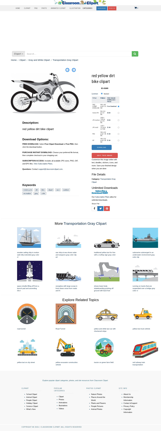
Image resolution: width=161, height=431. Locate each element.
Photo (44, 8)
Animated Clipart (58, 8)
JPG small (95, 127)
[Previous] (67, 70)
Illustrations (63, 405)
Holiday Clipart (31, 403)
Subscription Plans (102, 197)
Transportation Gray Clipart (65, 60)
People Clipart (31, 400)
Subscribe (102, 8)
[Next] (74, 70)
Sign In (112, 8)
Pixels (102, 98)
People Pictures (97, 406)
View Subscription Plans (43, 164)
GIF (93, 140)
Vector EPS (95, 113)
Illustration (75, 8)
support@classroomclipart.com (50, 169)
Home (18, 8)
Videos (61, 409)
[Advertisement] (80, 29)
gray (36, 193)
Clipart (27, 8)
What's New (31, 409)
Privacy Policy (129, 406)
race (58, 190)
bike (43, 190)
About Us (127, 394)
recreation (27, 193)
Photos (61, 399)
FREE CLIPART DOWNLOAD (95, 106)
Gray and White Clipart (39, 60)
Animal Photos (96, 409)
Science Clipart (32, 406)
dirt (36, 190)
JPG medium (96, 120)
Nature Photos (96, 394)
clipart (50, 190)
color (43, 193)
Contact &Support (130, 403)
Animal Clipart (31, 397)
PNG (36, 8)
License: (95, 94)
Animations (63, 403)
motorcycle (27, 190)
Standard (106, 94)
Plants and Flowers (98, 403)
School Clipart (31, 394)
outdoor (66, 190)
